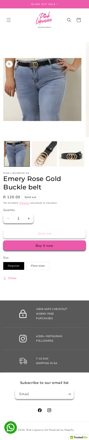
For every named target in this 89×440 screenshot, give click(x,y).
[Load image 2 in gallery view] (44, 154)
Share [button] (12, 278)
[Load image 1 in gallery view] (17, 154)
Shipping (24, 202)
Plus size (40, 267)
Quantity (9, 210)
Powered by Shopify (61, 430)
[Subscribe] (69, 394)
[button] (8, 20)
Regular (16, 267)
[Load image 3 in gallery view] (71, 154)
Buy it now (44, 246)
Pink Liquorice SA (37, 430)
